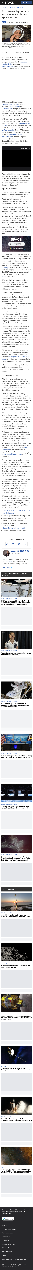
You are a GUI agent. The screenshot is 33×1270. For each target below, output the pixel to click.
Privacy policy (6, 1236)
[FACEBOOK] (21, 551)
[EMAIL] (28, 551)
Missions (4, 7)
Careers (4, 1255)
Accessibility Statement (8, 1244)
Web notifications (7, 1251)
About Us (4, 1225)
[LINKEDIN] (25, 551)
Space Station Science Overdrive (14, 528)
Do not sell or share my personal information (14, 1259)
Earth (4, 276)
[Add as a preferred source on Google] (8, 1218)
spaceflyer (5, 267)
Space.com (8, 561)
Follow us (18, 52)
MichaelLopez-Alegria (10, 104)
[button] (30, 2)
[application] (16, 158)
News (3, 22)
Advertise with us (6, 1248)
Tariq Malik (11, 22)
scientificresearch (8, 66)
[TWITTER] (23, 551)
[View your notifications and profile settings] (27, 2)
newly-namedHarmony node (12, 454)
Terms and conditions (8, 1233)
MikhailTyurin (14, 106)
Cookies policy (6, 1240)
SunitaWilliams (7, 109)
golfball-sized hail (8, 130)
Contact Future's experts (9, 1229)
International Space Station (16, 7)
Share (5, 52)
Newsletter (28, 52)
